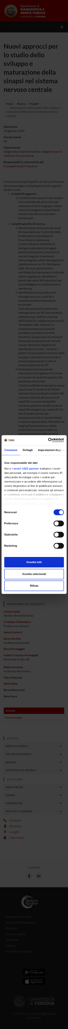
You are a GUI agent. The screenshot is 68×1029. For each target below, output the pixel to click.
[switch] (58, 523)
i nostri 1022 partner (25, 468)
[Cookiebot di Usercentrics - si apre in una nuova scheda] (48, 440)
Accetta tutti (34, 562)
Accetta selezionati (34, 573)
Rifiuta (34, 585)
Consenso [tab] (10, 450)
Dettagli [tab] (28, 450)
